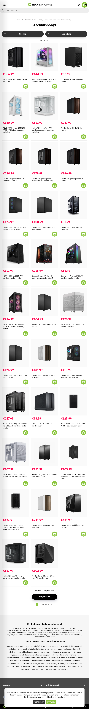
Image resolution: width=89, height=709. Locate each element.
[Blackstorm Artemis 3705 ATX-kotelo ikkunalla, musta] (73, 254)
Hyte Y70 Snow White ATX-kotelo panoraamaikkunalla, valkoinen (43, 130)
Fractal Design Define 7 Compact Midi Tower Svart (44, 476)
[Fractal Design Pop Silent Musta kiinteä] (44, 302)
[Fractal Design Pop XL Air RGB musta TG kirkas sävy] (15, 205)
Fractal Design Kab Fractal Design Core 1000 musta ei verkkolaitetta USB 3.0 (13, 527)
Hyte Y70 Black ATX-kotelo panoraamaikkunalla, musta (14, 577)
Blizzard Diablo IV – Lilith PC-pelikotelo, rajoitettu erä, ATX (43, 277)
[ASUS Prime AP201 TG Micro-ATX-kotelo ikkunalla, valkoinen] (15, 452)
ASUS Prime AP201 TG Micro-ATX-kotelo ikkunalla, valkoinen (15, 476)
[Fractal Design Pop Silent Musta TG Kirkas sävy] (15, 353)
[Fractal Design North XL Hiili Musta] (73, 106)
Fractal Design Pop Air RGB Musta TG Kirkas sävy (71, 376)
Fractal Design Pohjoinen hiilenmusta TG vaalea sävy (42, 180)
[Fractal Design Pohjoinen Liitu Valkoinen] (44, 353)
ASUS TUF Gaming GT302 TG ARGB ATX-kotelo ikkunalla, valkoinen (14, 130)
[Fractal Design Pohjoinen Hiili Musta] (73, 156)
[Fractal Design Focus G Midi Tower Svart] (73, 205)
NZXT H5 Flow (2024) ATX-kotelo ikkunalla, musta (13, 277)
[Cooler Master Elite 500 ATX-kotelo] (73, 57)
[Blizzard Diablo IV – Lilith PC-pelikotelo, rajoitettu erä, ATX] (44, 254)
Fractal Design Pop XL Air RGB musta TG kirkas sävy (14, 228)
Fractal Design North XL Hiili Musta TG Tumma (13, 180)
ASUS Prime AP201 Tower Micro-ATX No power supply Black (73, 425)
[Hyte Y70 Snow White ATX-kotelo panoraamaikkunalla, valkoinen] (44, 106)
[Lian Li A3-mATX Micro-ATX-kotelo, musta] (44, 402)
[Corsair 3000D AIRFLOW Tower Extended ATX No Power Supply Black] (73, 452)
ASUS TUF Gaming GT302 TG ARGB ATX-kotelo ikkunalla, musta (14, 326)
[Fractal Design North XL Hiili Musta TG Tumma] (15, 156)
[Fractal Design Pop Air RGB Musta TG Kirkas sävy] (73, 353)
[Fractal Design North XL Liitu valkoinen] (44, 503)
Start (18, 20)
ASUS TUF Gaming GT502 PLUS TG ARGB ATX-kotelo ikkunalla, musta (15, 426)
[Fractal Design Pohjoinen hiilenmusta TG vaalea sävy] (44, 156)
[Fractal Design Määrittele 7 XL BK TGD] (73, 503)
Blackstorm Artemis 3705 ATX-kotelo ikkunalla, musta (72, 277)
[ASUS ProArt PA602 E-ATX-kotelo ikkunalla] (15, 57)
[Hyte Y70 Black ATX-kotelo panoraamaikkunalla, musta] (15, 554)
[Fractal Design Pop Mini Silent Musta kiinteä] (44, 205)
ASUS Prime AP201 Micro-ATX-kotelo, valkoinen (72, 325)
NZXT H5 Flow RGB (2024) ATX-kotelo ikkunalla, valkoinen (44, 80)
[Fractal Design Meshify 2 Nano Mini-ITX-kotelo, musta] (44, 554)
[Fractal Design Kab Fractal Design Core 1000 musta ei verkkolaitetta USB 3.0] (15, 503)
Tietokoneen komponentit (52, 20)
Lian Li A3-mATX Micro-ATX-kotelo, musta (42, 425)
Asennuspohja (66, 20)
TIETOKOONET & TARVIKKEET (32, 20)
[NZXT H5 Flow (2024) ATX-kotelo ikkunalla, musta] (15, 254)
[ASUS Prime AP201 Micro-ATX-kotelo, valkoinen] (73, 302)
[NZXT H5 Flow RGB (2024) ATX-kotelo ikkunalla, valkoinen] (44, 57)
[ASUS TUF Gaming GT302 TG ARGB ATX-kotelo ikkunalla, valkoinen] (15, 106)
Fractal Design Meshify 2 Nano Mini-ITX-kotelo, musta (43, 577)
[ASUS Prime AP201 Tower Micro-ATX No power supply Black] (73, 402)
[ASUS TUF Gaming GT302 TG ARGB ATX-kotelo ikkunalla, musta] (15, 302)
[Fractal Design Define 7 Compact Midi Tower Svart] (44, 452)
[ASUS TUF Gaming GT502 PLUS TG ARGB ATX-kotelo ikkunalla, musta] (15, 402)
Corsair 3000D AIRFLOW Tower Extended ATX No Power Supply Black (73, 477)
